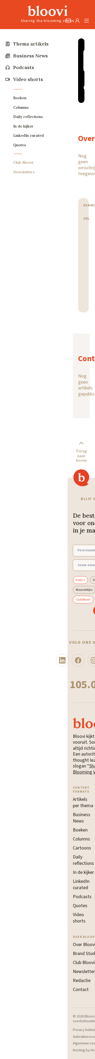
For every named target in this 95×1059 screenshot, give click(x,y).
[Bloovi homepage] (47, 11)
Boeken (80, 830)
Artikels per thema (83, 802)
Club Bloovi (83, 599)
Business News (81, 817)
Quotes (80, 905)
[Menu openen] (86, 20)
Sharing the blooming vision (47, 21)
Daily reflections (83, 860)
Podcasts (82, 896)
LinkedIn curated (81, 884)
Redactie (82, 980)
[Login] (77, 20)
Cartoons (82, 848)
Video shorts (79, 917)
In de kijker (83, 872)
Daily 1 (80, 580)
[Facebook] (78, 660)
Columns (81, 839)
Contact (81, 989)
